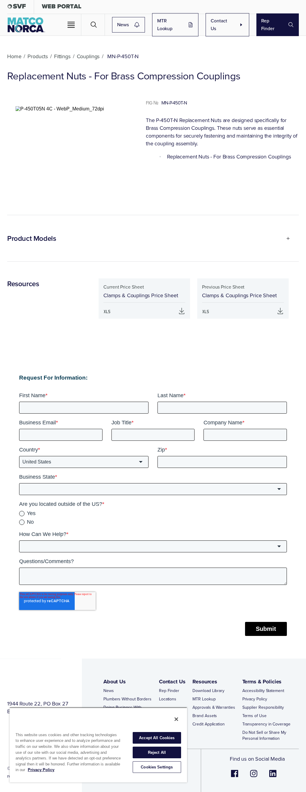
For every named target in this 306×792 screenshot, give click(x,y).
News (122, 24)
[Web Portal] (61, 7)
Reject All (157, 752)
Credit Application (208, 724)
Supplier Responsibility (263, 708)
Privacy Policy (254, 699)
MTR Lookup (164, 24)
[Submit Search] (94, 25)
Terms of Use (254, 716)
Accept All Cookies (157, 738)
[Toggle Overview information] (285, 238)
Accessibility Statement (263, 691)
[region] (98, 744)
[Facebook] (234, 776)
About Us (114, 681)
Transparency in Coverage (266, 724)
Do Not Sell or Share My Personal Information (264, 736)
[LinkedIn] (273, 776)
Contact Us (219, 24)
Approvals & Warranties (213, 708)
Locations (167, 699)
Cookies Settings (157, 767)
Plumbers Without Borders (127, 699)
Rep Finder (267, 24)
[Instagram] (253, 776)
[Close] (176, 719)
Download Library (208, 691)
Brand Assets (204, 716)
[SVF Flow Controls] (16, 7)
